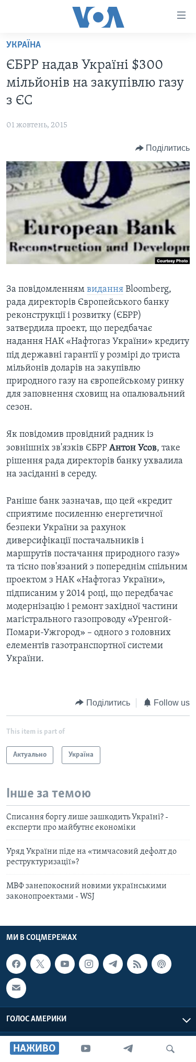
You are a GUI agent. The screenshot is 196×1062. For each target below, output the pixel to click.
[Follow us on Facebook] (16, 964)
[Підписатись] (16, 988)
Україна (23, 45)
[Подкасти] (161, 964)
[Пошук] (170, 1049)
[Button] (162, 148)
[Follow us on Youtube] (65, 964)
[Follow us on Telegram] (113, 964)
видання (105, 289)
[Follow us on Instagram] (89, 964)
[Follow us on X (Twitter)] (40, 964)
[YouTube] (86, 1049)
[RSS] (137, 964)
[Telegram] (128, 1049)
